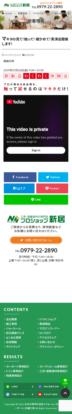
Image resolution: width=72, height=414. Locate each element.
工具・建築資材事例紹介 (54, 371)
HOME (8, 13)
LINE (15, 386)
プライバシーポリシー (52, 346)
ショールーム (13, 328)
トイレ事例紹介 (15, 371)
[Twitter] (53, 177)
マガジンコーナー (50, 328)
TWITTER (18, 394)
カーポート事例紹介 (17, 366)
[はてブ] (19, 188)
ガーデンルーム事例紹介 (54, 366)
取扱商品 (45, 323)
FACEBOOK (51, 386)
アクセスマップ (48, 337)
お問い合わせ (47, 342)
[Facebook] (20, 177)
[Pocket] (52, 188)
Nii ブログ (45, 333)
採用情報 (11, 342)
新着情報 (22, 13)
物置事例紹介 (14, 375)
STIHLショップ (48, 319)
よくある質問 (13, 337)
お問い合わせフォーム (38, 240)
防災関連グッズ (15, 333)
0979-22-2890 (50, 6)
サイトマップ (13, 346)
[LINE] (35, 199)
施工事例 (11, 323)
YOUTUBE (50, 394)
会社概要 (11, 319)
